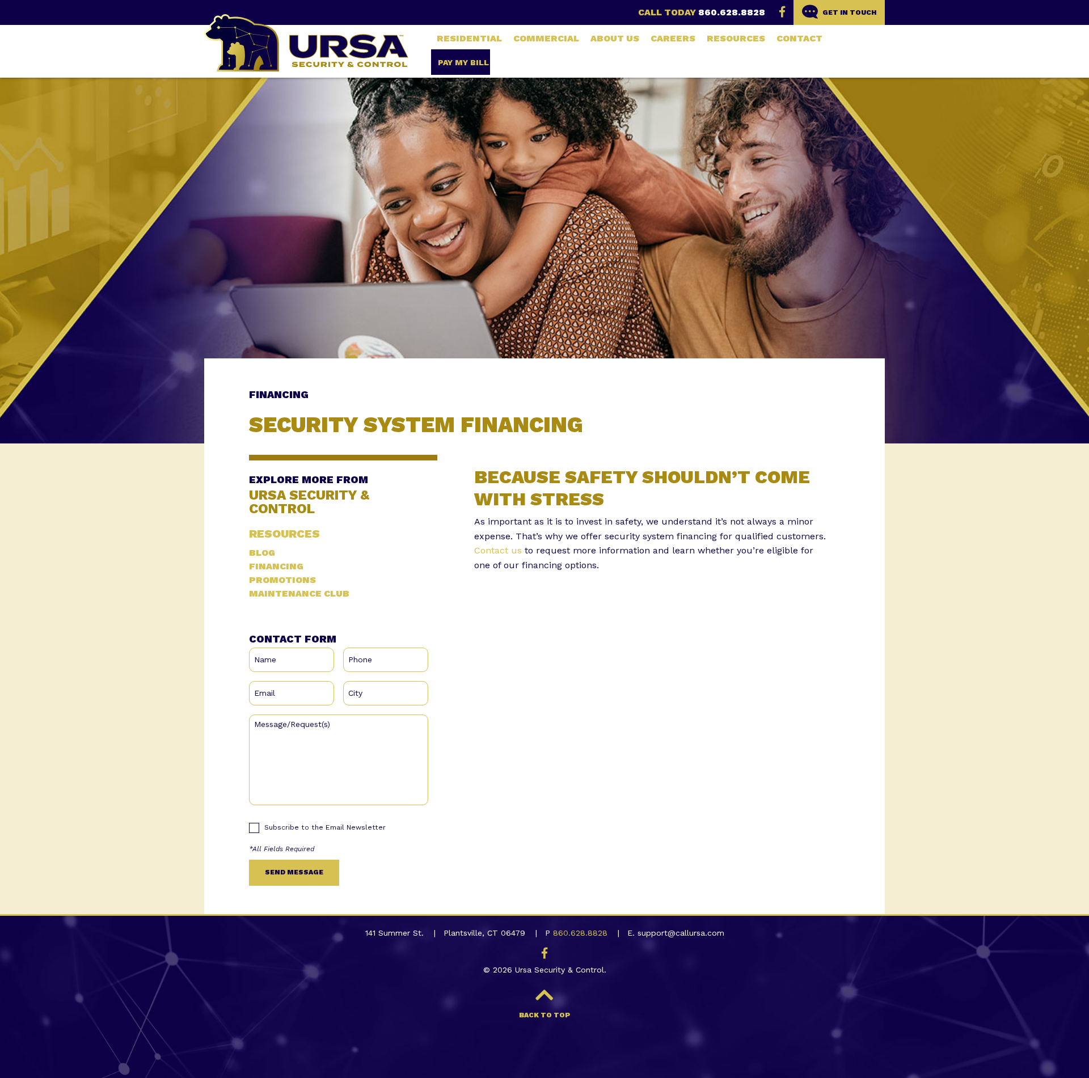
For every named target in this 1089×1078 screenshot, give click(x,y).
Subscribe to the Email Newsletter (325, 827)
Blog (262, 552)
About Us (614, 38)
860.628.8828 (731, 12)
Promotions (282, 580)
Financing (276, 566)
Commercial (546, 38)
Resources (736, 38)
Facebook (782, 11)
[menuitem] (469, 38)
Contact (799, 38)
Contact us (498, 550)
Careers (673, 38)
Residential (469, 38)
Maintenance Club (299, 593)
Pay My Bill (463, 62)
